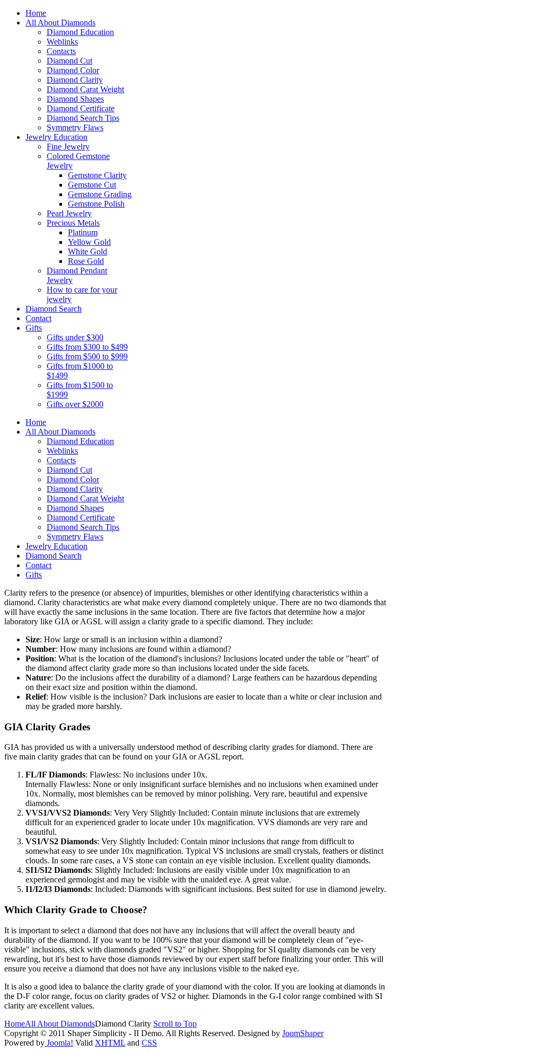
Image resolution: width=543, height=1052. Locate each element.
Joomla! (59, 1042)
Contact (38, 565)
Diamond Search (53, 555)
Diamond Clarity (75, 488)
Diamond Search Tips (83, 527)
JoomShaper (302, 1033)
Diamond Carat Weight (85, 498)
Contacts (61, 460)
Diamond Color (73, 479)
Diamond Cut (69, 469)
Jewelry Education (56, 546)
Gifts (33, 574)
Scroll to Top (175, 1023)
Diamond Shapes (75, 507)
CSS (149, 1042)
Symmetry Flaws (75, 536)
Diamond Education (80, 441)
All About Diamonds (60, 431)
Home (35, 422)
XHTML (110, 1042)
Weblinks (62, 450)
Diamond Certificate (81, 517)
